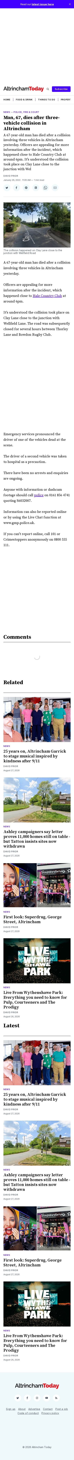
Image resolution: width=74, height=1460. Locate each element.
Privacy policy (50, 1413)
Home (6, 99)
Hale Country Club (47, 296)
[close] (70, 4)
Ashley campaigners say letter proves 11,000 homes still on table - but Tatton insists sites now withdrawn (36, 839)
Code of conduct (28, 1413)
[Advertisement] (37, 45)
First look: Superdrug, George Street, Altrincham (32, 920)
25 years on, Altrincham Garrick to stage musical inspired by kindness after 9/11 (34, 756)
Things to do (46, 99)
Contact (48, 1408)
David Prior (10, 176)
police (39, 495)
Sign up (10, 1408)
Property (67, 99)
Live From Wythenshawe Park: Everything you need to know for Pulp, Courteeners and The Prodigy (35, 1000)
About (22, 1408)
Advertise (34, 1408)
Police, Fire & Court (26, 112)
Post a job (61, 1408)
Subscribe (61, 89)
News (6, 112)
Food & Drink (24, 99)
